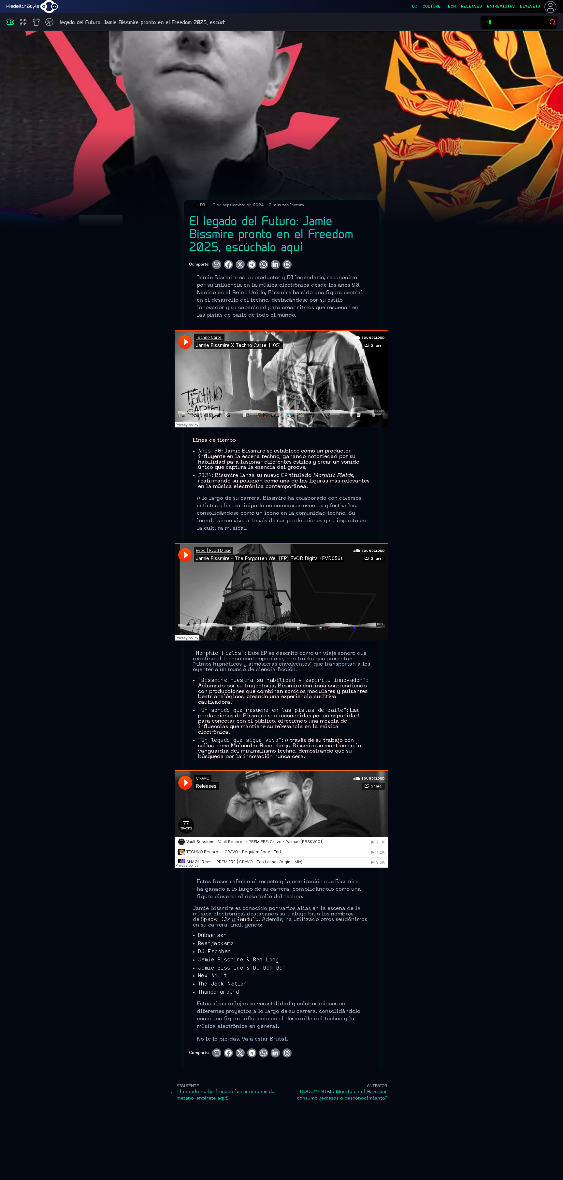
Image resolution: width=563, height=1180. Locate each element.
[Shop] (36, 22)
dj (414, 6)
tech (451, 6)
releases (471, 6)
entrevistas (501, 6)
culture (431, 6)
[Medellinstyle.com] (32, 6)
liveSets (530, 6)
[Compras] (23, 22)
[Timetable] (49, 22)
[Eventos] (10, 22)
